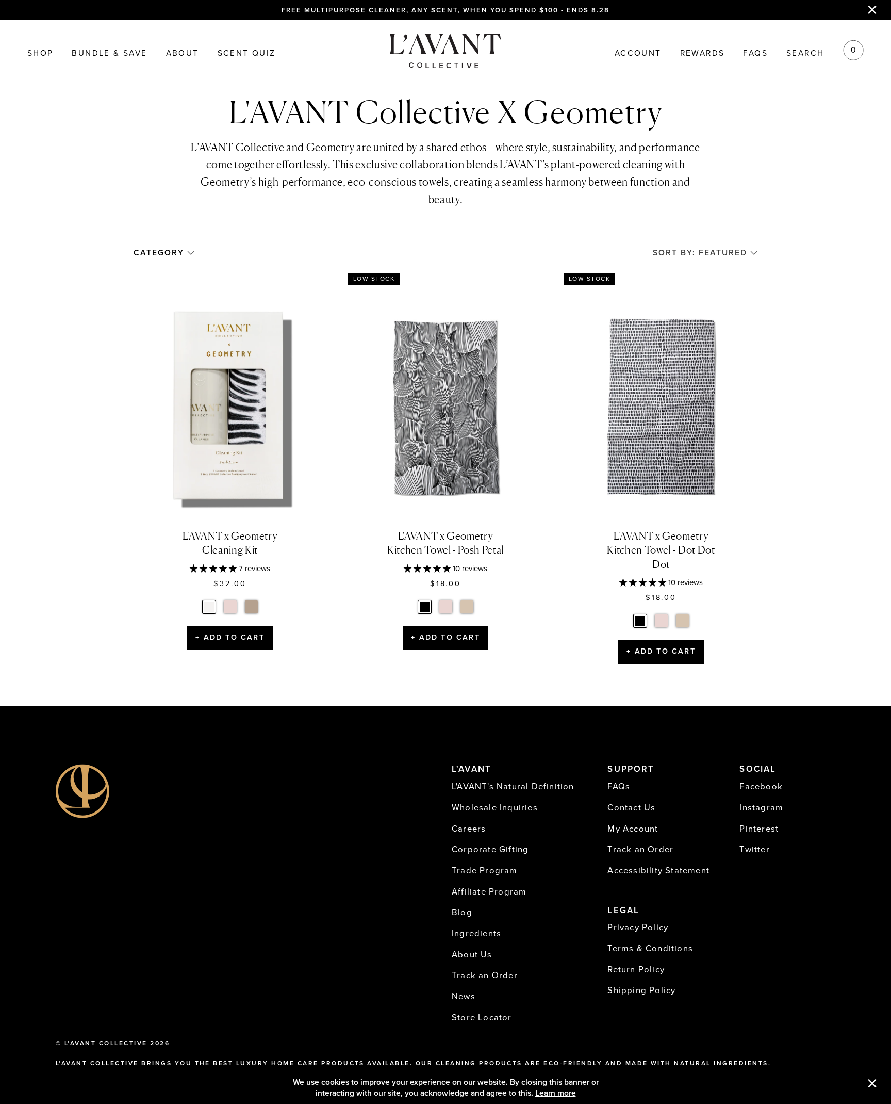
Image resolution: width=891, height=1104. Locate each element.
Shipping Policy (641, 990)
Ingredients (476, 934)
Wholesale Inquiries (495, 808)
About (182, 54)
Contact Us (631, 808)
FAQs (755, 54)
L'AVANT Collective (105, 1043)
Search (805, 54)
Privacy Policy (637, 927)
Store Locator (482, 1018)
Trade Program (485, 871)
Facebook (761, 787)
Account (638, 54)
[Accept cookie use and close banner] (872, 1084)
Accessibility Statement (658, 871)
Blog (462, 912)
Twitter (754, 850)
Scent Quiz (247, 54)
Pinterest (759, 829)
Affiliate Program (489, 892)
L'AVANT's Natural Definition (513, 787)
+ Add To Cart (230, 637)
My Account (632, 829)
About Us (472, 955)
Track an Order (485, 975)
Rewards (702, 54)
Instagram (761, 808)
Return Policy (636, 970)
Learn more (555, 1093)
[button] (214, 568)
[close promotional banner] (872, 10)
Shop (40, 54)
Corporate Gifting (490, 850)
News (463, 997)
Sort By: (700, 252)
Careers (469, 829)
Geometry (330, 147)
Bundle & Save (109, 54)
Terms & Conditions (650, 949)
